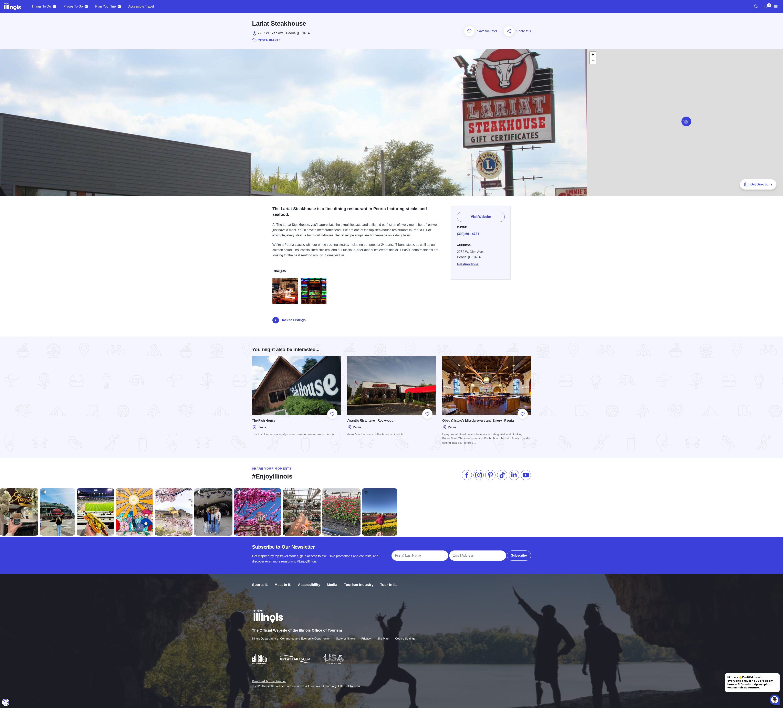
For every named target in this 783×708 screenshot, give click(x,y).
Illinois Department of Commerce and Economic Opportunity (291, 638)
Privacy (366, 638)
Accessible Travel (141, 6)
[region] (756, 6)
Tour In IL (388, 585)
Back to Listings (293, 320)
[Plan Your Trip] (119, 6)
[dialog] (5, 702)
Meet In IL (282, 585)
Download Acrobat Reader (269, 681)
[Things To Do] (54, 6)
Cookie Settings (405, 638)
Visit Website (481, 216)
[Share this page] (509, 31)
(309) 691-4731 (468, 234)
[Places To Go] (86, 6)
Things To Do (41, 6)
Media (332, 585)
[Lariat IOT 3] (314, 291)
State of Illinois (345, 638)
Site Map (383, 638)
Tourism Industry (359, 585)
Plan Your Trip (105, 6)
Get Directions (761, 184)
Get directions (468, 264)
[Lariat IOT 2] (285, 291)
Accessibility (309, 585)
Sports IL (260, 585)
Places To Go (73, 6)
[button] (686, 121)
